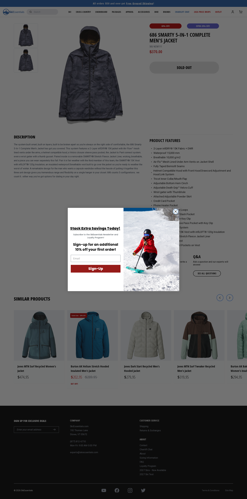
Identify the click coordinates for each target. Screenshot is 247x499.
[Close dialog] (175, 211)
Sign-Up (95, 268)
